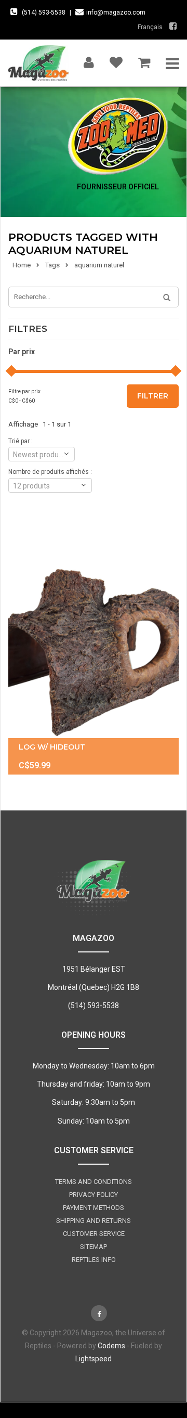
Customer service (94, 1233)
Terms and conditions (93, 1181)
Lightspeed (93, 1359)
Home (21, 265)
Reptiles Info (94, 1260)
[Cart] (144, 60)
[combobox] (41, 454)
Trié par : (20, 441)
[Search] (163, 298)
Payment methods (93, 1207)
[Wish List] (116, 60)
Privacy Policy (93, 1194)
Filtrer (152, 396)
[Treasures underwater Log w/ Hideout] (93, 647)
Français (150, 27)
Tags (52, 265)
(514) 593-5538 (43, 12)
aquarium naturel (99, 265)
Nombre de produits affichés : (50, 471)
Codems (111, 1346)
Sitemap (93, 1247)
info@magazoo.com (115, 12)
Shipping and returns (93, 1220)
